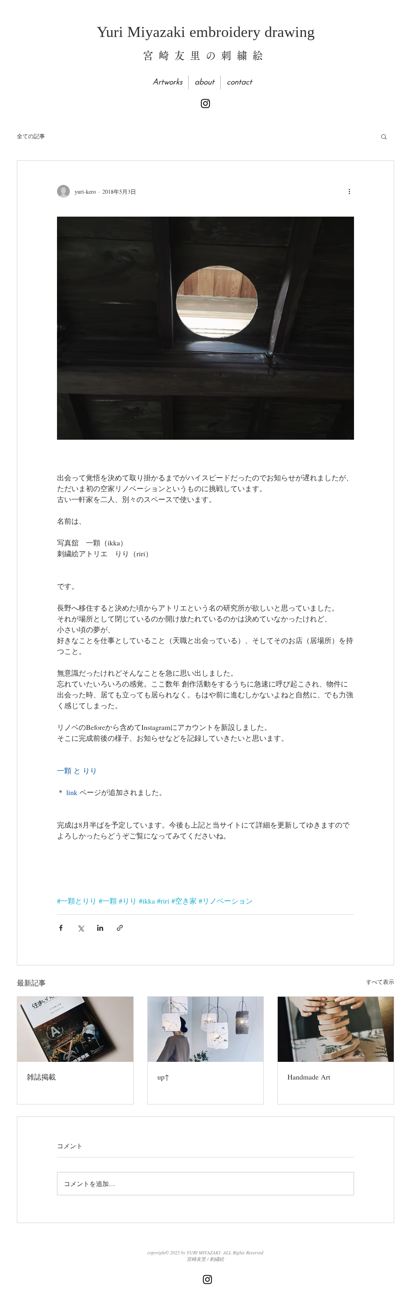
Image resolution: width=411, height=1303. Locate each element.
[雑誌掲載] (75, 1029)
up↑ (163, 1077)
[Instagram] (205, 103)
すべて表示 (380, 981)
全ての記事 (31, 136)
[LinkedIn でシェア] (100, 928)
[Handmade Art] (336, 1029)
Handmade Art (308, 1077)
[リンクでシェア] (120, 928)
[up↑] (206, 1029)
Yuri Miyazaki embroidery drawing (206, 31)
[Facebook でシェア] (61, 928)
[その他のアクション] (349, 191)
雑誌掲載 (41, 1077)
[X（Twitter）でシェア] (80, 928)
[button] (384, 136)
